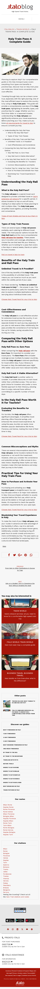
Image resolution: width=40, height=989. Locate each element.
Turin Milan (7, 825)
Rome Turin (7, 823)
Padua (5, 883)
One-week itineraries (11, 748)
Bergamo (6, 890)
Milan (5, 849)
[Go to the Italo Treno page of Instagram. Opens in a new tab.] (13, 929)
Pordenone (7, 874)
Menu (22, 19)
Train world (22, 29)
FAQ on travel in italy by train (13, 255)
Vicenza (6, 879)
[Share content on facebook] (9, 555)
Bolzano (6, 867)
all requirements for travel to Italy (19, 123)
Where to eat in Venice (11, 778)
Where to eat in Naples (11, 775)
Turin (5, 862)
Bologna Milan (8, 816)
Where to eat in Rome (11, 767)
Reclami (14, 970)
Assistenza (8, 970)
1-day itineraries (9, 733)
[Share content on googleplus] (20, 555)
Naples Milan (8, 821)
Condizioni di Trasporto (23, 970)
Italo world (13, 642)
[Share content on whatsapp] (31, 555)
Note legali (9, 973)
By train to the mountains (13, 756)
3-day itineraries (9, 741)
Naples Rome (8, 807)
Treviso (6, 876)
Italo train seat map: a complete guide (20, 645)
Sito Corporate (9, 975)
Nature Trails (8, 763)
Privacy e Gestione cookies (20, 973)
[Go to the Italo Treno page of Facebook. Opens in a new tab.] (8, 929)
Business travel (15, 673)
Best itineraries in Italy (12, 730)
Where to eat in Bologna (12, 782)
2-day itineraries (9, 737)
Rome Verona (8, 830)
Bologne (6, 853)
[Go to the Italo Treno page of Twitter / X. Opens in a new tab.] (22, 929)
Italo (4, 546)
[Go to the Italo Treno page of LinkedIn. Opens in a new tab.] (18, 929)
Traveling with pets (10, 760)
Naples (6, 860)
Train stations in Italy (11, 790)
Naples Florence (9, 818)
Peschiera (7, 885)
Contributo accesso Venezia (29, 975)
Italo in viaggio (17, 975)
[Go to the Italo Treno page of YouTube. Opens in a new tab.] (27, 929)
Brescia (6, 888)
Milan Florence (8, 814)
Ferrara (6, 892)
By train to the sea (10, 752)
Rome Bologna (8, 828)
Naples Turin (8, 835)
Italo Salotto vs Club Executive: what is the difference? (20, 679)
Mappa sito (32, 970)
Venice (5, 858)
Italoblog (9, 29)
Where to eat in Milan (11, 771)
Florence (6, 856)
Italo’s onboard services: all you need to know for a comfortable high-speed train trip (20, 616)
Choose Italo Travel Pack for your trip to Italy (19, 299)
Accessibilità (31, 973)
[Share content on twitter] (14, 555)
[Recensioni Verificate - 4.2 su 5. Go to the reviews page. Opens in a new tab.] (20, 910)
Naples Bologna (9, 832)
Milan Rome (7, 805)
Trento (5, 869)
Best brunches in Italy (11, 786)
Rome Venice (8, 812)
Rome (5, 851)
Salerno (6, 865)
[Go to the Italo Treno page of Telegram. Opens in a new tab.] (32, 929)
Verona (6, 881)
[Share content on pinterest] (25, 555)
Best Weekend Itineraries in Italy (15, 745)
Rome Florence (9, 809)
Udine (5, 872)
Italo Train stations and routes (17, 897)
